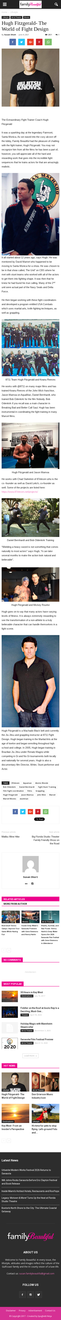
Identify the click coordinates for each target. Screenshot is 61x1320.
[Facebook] (22, 1294)
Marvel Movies (9, 798)
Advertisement (35, 1310)
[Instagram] (33, 884)
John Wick (41, 795)
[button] (56, 4)
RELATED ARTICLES (14, 899)
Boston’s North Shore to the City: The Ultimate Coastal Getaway (29, 1210)
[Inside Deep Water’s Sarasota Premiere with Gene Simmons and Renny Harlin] (30, 917)
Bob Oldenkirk (9, 787)
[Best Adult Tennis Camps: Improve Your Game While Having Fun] (11, 917)
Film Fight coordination (13, 791)
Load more (29, 1055)
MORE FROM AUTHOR (15, 904)
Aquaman (27, 783)
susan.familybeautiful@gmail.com (36, 1273)
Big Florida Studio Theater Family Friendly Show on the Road (45, 840)
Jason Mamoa (27, 795)
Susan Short (10, 34)
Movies (26, 17)
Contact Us (50, 1310)
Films (29, 791)
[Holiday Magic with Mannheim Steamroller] (10, 1028)
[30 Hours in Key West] (10, 996)
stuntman (24, 798)
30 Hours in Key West (31, 992)
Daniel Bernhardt (26, 787)
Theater (24, 1015)
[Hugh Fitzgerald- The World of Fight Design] (15, 1082)
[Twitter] (38, 1294)
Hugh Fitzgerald (10, 795)
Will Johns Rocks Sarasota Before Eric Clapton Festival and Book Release (29, 1182)
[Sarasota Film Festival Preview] (10, 1043)
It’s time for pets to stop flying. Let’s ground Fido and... (44, 1129)
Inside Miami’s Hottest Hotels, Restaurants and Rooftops (30, 1191)
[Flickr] (27, 884)
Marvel (52, 795)
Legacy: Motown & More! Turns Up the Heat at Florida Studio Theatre (28, 1200)
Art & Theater (16, 17)
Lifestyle (6, 17)
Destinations (26, 996)
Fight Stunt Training (47, 787)
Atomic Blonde (41, 783)
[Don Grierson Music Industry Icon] (45, 1082)
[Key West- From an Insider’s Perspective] (15, 1113)
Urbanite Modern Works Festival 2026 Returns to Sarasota (26, 1172)
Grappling (40, 791)
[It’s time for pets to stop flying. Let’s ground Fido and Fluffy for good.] (45, 1113)
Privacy (22, 1310)
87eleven (16, 783)
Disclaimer (11, 1310)
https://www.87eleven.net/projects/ (20, 491)
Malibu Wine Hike (11, 836)
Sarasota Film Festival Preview (36, 1039)
